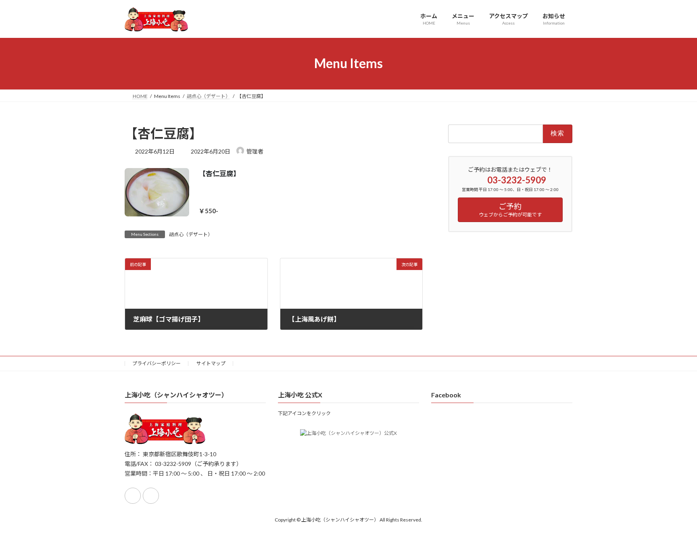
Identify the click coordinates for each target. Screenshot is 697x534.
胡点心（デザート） (191, 234)
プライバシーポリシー (156, 363)
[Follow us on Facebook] (133, 496)
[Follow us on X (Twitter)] (151, 496)
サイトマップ (210, 363)
